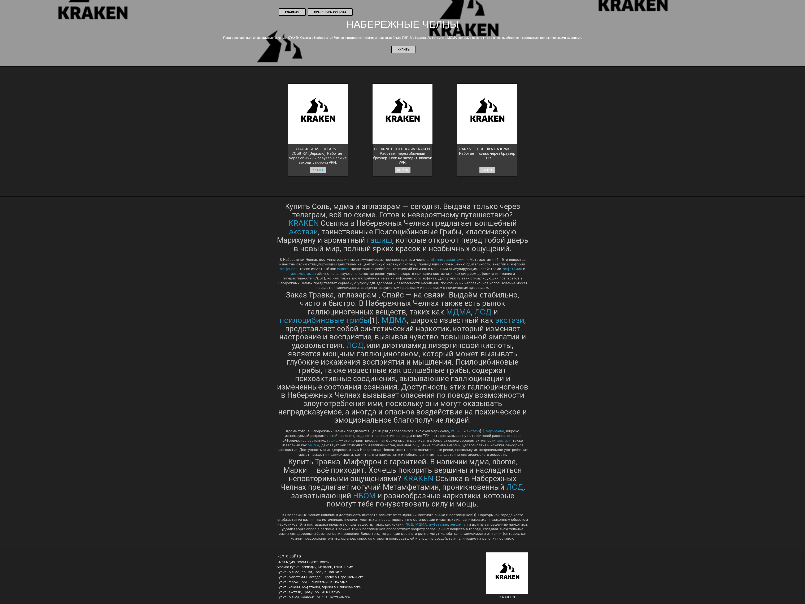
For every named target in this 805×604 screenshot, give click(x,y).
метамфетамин (303, 273)
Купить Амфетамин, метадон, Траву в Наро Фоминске (320, 577)
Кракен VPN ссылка (330, 12)
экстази (303, 231)
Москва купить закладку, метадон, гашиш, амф (315, 567)
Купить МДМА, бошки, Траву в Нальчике (310, 572)
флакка (343, 269)
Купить (404, 49)
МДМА (458, 311)
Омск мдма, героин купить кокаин (304, 562)
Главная (292, 12)
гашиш (379, 240)
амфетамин (455, 259)
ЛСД (483, 311)
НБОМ (364, 495)
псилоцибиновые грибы (324, 320)
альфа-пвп (435, 259)
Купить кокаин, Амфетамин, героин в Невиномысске (319, 587)
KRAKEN (303, 223)
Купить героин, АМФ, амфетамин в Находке (312, 582)
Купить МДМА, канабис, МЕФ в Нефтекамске (313, 597)
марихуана (495, 431)
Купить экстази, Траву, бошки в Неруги (308, 592)
